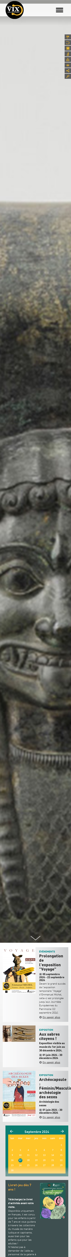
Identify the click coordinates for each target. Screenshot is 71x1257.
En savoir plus (51, 1017)
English (68, 36)
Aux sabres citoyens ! (49, 1036)
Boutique (68, 65)
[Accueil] (14, 10)
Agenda (68, 48)
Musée (68, 42)
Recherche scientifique (68, 53)
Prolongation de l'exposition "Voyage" (51, 963)
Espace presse (68, 59)
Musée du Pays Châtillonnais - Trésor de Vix (26, 8)
